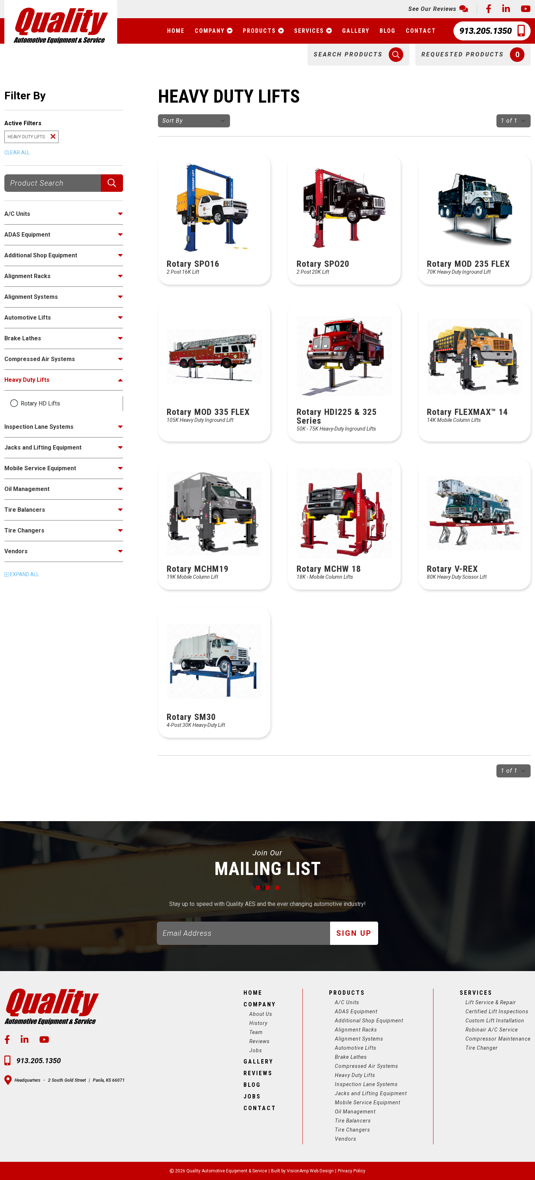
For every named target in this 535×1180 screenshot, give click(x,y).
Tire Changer (481, 1048)
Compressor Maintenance (498, 1039)
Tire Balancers (353, 1121)
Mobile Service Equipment (367, 1102)
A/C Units (347, 1002)
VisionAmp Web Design (310, 1170)
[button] (358, 55)
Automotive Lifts (355, 1048)
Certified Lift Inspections (496, 1011)
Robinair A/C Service (491, 1030)
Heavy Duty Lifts (355, 1075)
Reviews (259, 1041)
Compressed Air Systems (366, 1066)
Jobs (255, 1050)
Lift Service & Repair (490, 1002)
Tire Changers (352, 1130)
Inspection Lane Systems (366, 1084)
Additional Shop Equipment (369, 1020)
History (258, 1023)
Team (256, 1032)
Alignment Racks (356, 1030)
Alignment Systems (359, 1039)
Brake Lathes (351, 1057)
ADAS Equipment (356, 1011)
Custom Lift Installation (494, 1020)
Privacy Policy (351, 1170)
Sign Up (354, 933)
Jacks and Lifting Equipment (371, 1093)
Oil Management (355, 1111)
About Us (260, 1014)
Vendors (345, 1139)
